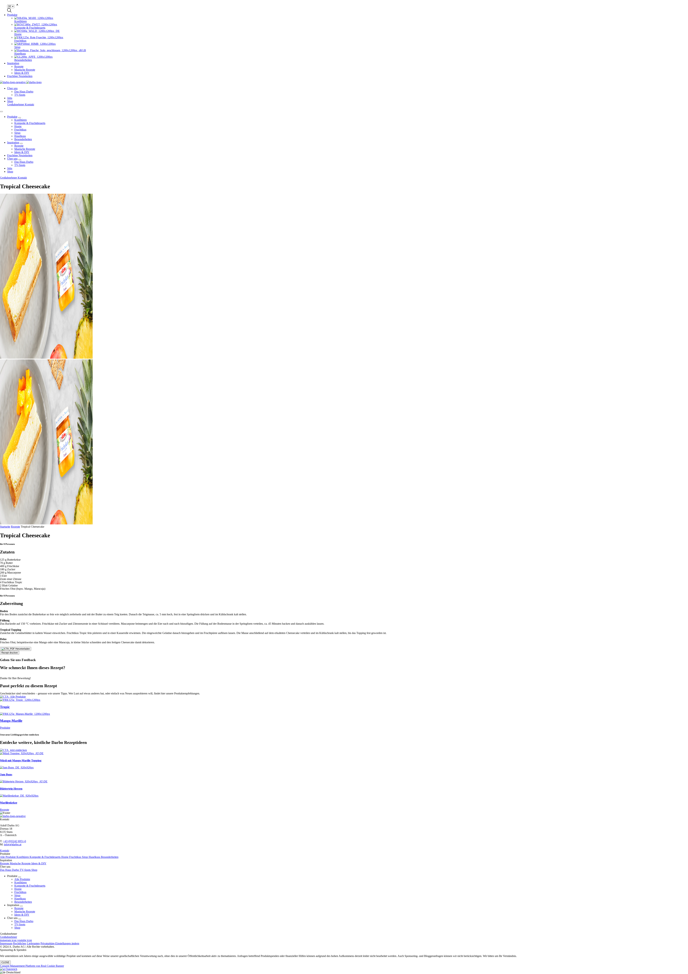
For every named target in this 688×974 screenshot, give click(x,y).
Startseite (5, 526)
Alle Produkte (8, 857)
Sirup (17, 132)
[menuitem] (351, 19)
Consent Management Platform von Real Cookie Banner (32, 965)
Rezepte (18, 145)
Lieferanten (33, 943)
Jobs (9, 98)
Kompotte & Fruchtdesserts (29, 123)
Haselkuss (20, 136)
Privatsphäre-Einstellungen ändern (59, 943)
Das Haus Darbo (23, 161)
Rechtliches (19, 943)
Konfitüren (20, 119)
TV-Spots (19, 165)
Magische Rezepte (24, 148)
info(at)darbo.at (12, 844)
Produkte (12, 14)
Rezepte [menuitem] (18, 66)
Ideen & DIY (21, 152)
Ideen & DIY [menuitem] (21, 72)
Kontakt (29, 104)
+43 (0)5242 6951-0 (14, 841)
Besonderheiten (23, 139)
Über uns (12, 88)
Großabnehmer (16, 104)
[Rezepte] (344, 750)
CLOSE (5, 962)
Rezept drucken (9, 652)
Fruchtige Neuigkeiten (19, 76)
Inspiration (13, 63)
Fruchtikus (20, 129)
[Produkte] (344, 696)
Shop (10, 101)
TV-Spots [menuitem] (19, 94)
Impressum (6, 943)
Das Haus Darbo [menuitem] (23, 91)
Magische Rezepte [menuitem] (24, 69)
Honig (18, 126)
